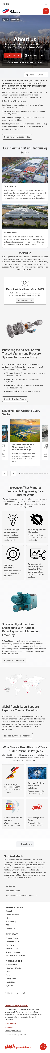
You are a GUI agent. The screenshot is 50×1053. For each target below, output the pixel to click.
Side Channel (11, 965)
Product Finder (12, 938)
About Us (9, 911)
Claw (8, 972)
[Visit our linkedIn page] (17, 993)
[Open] (46, 11)
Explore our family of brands (16, 1006)
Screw (8, 975)
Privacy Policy (10, 1023)
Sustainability (11, 922)
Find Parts (10, 945)
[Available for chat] (43, 1046)
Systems (9, 986)
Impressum (9, 1027)
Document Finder (13, 941)
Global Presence (12, 915)
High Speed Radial (13, 968)
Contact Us (10, 929)
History (9, 918)
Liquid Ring (10, 982)
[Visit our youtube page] (23, 993)
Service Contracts (13, 948)
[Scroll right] (13, 473)
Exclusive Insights (13, 952)
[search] (46, 4)
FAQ (7, 925)
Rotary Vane (11, 979)
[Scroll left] (5, 473)
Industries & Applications (15, 955)
